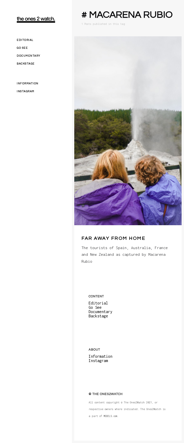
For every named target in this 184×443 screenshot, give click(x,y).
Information (28, 83)
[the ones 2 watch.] (36, 20)
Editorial (25, 40)
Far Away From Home (113, 238)
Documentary (28, 55)
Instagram (25, 91)
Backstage (26, 63)
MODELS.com (110, 416)
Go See (22, 48)
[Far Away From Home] (128, 130)
